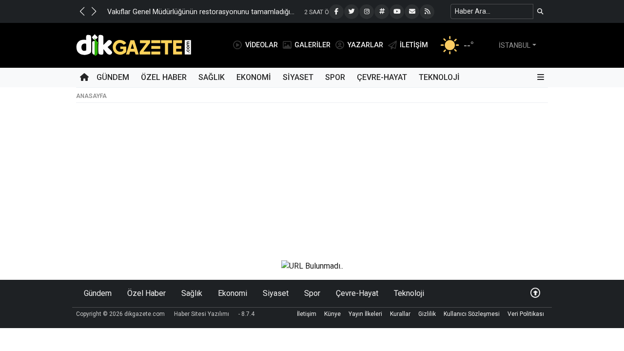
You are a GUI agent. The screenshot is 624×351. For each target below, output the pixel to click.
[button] (82, 11)
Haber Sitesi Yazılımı (201, 314)
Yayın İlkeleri (365, 314)
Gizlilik (427, 314)
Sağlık (211, 77)
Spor (335, 77)
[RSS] (427, 11)
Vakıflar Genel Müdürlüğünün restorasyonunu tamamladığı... (200, 12)
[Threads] (381, 11)
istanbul (514, 45)
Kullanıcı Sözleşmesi (472, 314)
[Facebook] (336, 11)
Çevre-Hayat (382, 77)
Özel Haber (164, 77)
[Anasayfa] (84, 77)
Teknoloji (439, 77)
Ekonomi (253, 77)
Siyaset (298, 77)
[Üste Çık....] (535, 293)
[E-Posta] (412, 11)
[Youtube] (397, 11)
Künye (332, 314)
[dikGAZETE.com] (134, 44)
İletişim (306, 314)
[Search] (540, 11)
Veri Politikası (525, 314)
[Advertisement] (312, 179)
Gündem (113, 77)
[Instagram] (366, 11)
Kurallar (400, 314)
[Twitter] (351, 11)
